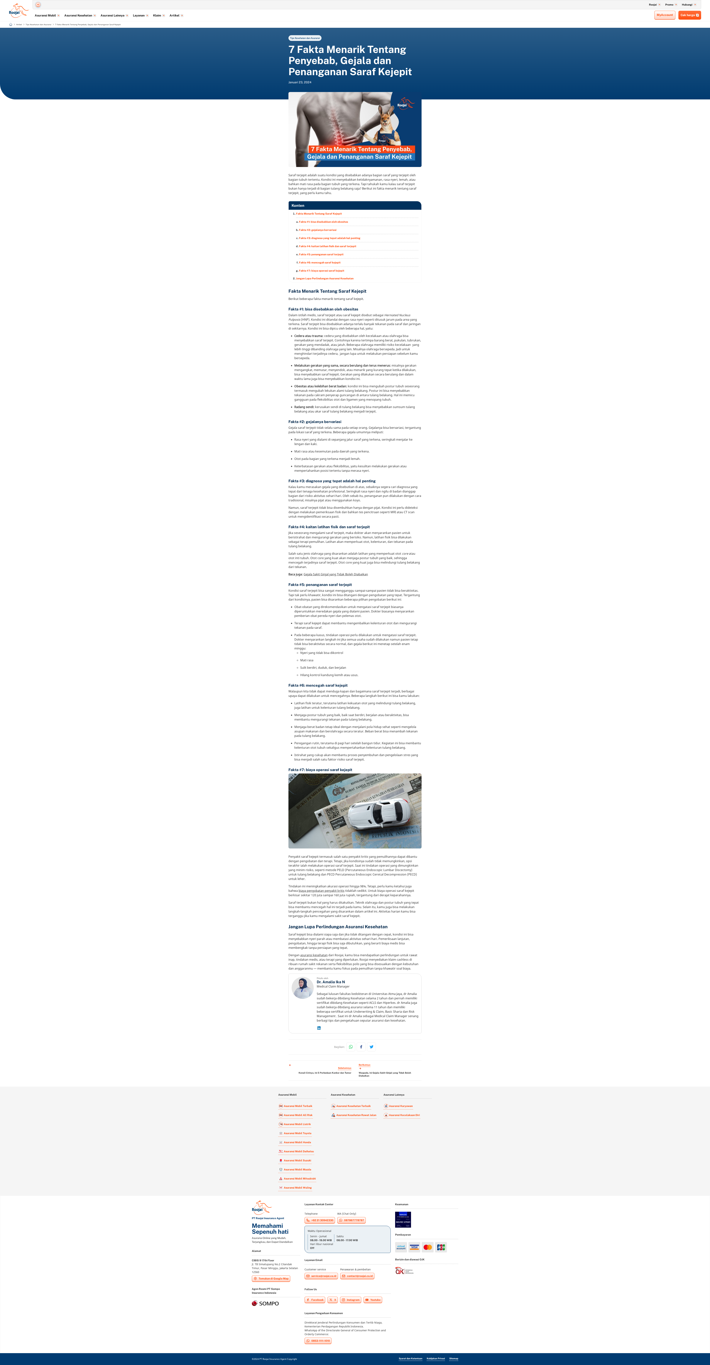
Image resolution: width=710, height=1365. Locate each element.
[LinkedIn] (367, 1028)
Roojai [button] (653, 4)
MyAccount (665, 15)
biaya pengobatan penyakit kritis (321, 891)
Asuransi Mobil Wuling (298, 1187)
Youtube (375, 1299)
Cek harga (688, 15)
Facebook (317, 1299)
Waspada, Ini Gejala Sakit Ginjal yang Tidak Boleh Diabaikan (385, 1074)
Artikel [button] (174, 15)
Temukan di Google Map (274, 1278)
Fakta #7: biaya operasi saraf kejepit (321, 270)
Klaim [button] (157, 15)
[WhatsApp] (350, 1046)
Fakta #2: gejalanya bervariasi (318, 229)
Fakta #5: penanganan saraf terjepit (321, 254)
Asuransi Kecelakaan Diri (404, 1115)
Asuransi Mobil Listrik (297, 1124)
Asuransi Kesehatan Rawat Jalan (356, 1115)
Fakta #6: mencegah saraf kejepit (320, 262)
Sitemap (453, 1358)
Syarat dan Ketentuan (410, 1358)
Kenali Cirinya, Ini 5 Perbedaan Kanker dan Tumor (325, 1073)
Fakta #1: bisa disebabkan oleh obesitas (323, 221)
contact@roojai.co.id (360, 1275)
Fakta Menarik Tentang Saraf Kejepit (319, 213)
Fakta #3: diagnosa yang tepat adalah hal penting (329, 238)
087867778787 (354, 1220)
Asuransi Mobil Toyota (297, 1133)
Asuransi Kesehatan (343, 1094)
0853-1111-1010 (320, 1340)
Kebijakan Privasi (436, 1358)
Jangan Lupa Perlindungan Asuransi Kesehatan (325, 278)
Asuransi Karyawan (401, 1106)
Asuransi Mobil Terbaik (298, 1106)
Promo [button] (669, 4)
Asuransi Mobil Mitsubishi (300, 1178)
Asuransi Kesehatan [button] (78, 15)
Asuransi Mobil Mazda (297, 1169)
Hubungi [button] (687, 4)
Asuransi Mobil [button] (45, 15)
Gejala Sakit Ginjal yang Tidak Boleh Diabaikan (336, 574)
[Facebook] (361, 1046)
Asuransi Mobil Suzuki (297, 1160)
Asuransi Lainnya (393, 1094)
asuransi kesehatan (314, 955)
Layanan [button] (139, 15)
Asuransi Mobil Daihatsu (299, 1151)
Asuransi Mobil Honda (297, 1142)
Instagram (353, 1299)
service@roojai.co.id (323, 1275)
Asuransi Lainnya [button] (112, 15)
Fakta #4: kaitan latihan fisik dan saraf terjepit (327, 246)
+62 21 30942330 (322, 1220)
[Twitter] (371, 1046)
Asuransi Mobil (287, 1094)
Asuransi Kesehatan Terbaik (353, 1106)
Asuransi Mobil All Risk (298, 1115)
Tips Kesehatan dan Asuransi (305, 38)
